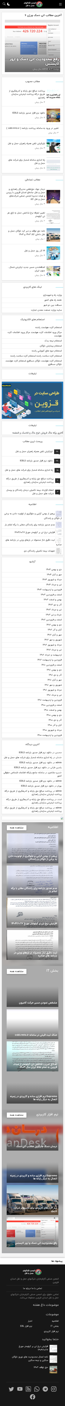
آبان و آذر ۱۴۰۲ (55, 630)
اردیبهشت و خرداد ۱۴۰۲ (51, 655)
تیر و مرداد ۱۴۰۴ (54, 584)
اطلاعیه (55, 1321)
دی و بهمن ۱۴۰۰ (54, 715)
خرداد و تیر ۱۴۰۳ (54, 615)
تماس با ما (37, 1288)
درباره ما (27, 1288)
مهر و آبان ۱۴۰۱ (54, 680)
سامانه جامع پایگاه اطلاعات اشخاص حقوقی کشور (32, 774)
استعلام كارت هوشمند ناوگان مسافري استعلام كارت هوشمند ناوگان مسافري (33, 362)
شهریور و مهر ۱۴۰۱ (53, 685)
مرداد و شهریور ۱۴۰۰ (52, 730)
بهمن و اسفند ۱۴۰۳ (53, 599)
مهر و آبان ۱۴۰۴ (54, 574)
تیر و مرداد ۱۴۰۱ (54, 695)
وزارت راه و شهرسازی (52, 295)
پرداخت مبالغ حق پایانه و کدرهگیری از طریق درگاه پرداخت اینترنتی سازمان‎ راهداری (33, 792)
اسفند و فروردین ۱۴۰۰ (51, 705)
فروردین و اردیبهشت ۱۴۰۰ (49, 735)
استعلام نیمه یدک (53, 341)
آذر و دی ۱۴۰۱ (55, 675)
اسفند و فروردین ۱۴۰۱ (51, 665)
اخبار (30, 1321)
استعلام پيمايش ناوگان (51, 346)
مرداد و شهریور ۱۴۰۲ (52, 645)
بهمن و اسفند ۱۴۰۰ (53, 710)
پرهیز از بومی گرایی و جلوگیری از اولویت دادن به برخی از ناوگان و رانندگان (33, 516)
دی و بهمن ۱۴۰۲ (54, 625)
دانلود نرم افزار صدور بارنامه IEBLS (35, 752)
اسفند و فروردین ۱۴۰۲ (51, 620)
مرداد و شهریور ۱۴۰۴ (52, 579)
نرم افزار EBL (26, 1326)
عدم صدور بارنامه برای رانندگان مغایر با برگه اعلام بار (30, 525)
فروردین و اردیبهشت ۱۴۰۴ (49, 589)
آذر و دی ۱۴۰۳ (55, 605)
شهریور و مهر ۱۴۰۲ (53, 640)
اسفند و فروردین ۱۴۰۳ (51, 594)
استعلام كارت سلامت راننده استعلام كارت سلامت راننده (36, 356)
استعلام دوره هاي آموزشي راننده (47, 351)
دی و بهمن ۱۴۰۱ (54, 670)
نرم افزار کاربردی (51, 1331)
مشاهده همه (16, 827)
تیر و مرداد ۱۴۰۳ (54, 609)
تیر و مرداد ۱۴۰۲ (54, 650)
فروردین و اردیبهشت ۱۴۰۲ (49, 660)
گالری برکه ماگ (55, 433)
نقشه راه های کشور (53, 300)
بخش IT (54, 1326)
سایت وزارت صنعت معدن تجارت (46, 310)
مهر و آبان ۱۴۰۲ (54, 635)
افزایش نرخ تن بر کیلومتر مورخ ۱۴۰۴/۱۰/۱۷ (35, 532)
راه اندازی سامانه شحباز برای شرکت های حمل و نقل (28, 757)
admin (59, 762)
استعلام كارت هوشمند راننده (48, 327)
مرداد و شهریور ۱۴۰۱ (52, 690)
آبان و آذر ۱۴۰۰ (55, 725)
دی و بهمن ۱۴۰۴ (54, 569)
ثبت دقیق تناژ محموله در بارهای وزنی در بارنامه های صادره (33, 542)
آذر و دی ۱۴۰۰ (55, 720)
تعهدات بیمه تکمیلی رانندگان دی (40, 551)
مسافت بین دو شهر (52, 305)
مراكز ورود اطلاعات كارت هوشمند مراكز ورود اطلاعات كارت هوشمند (35, 334)
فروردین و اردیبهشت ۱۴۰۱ (50, 700)
